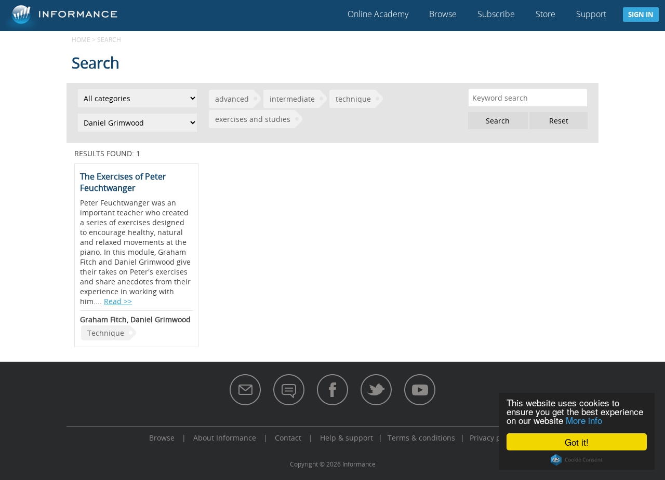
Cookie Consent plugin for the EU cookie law (577, 459)
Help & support (346, 438)
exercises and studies (252, 119)
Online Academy (378, 14)
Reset (558, 121)
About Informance (224, 438)
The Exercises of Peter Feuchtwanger (123, 182)
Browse (443, 14)
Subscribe (496, 14)
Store (545, 14)
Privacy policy (493, 438)
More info (584, 420)
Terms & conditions (421, 438)
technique (353, 99)
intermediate (292, 99)
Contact (288, 438)
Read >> (118, 301)
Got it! (577, 441)
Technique (105, 333)
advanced (232, 99)
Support (591, 14)
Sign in (641, 14)
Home (81, 39)
